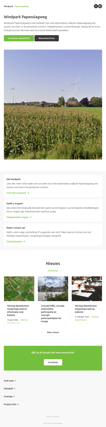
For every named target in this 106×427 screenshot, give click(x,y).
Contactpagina (14, 241)
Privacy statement (53, 416)
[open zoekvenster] (96, 6)
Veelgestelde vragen (17, 217)
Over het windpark (16, 193)
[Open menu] (100, 6)
